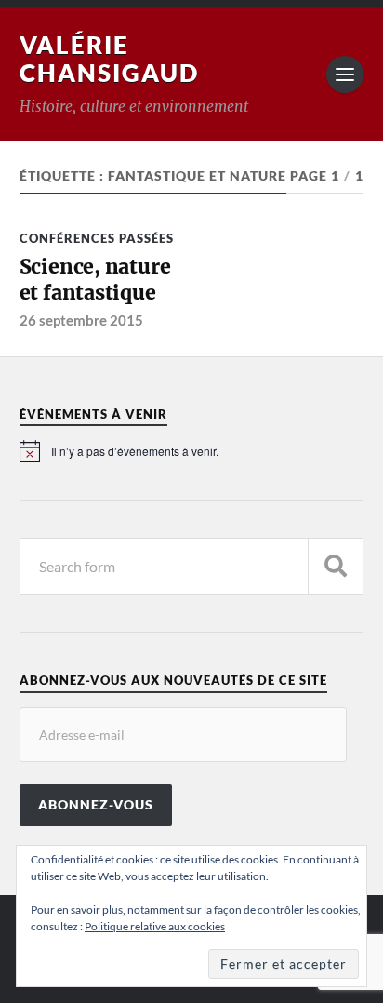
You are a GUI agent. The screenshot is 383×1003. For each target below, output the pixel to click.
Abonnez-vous (95, 804)
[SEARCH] (335, 566)
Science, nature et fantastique (95, 279)
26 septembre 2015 (81, 320)
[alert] (192, 451)
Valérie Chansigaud (109, 59)
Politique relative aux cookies (155, 926)
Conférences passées (97, 238)
